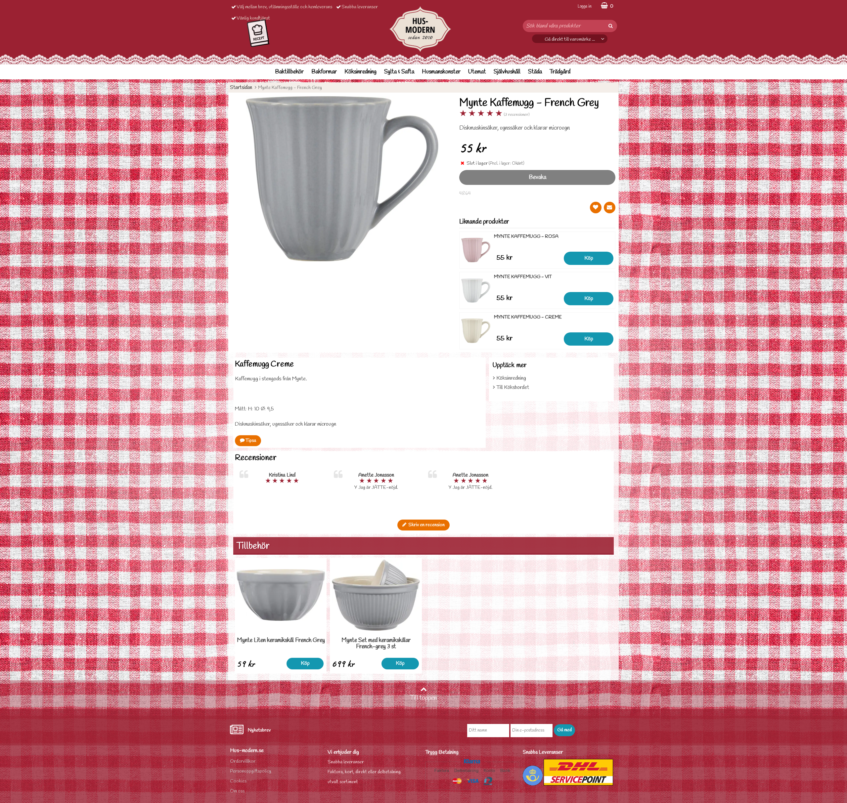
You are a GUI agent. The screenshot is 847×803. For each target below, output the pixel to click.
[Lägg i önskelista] (596, 207)
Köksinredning (360, 72)
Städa (535, 72)
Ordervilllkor (242, 761)
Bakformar (324, 72)
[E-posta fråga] (609, 207)
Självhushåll (507, 72)
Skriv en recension (425, 525)
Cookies (238, 781)
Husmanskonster (441, 72)
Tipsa (250, 441)
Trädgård (560, 72)
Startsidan (241, 87)
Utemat (477, 72)
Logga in (585, 6)
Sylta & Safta (399, 72)
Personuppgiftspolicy (250, 771)
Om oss (237, 791)
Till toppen (423, 698)
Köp (588, 258)
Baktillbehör (289, 72)
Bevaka (537, 177)
